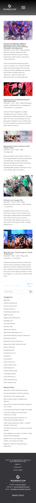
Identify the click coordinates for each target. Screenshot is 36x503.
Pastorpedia (7, 350)
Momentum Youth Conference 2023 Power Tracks (17, 147)
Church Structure (9, 306)
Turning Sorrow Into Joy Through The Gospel (18, 409)
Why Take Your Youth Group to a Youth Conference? (18, 253)
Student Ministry (15, 105)
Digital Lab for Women (11, 318)
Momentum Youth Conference (13, 344)
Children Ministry (9, 303)
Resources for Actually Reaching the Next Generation (17, 100)
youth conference (9, 379)
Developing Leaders (10, 312)
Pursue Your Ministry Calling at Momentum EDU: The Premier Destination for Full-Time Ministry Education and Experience (16, 46)
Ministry (12, 52)
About (18, 464)
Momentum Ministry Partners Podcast (16, 55)
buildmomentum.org (21, 487)
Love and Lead (8, 323)
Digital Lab (7, 315)
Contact (18, 467)
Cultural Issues (8, 309)
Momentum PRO (9, 338)
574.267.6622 (20, 484)
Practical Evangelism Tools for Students (16, 393)
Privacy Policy (18, 495)
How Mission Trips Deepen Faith (14, 396)
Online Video (8, 347)
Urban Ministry (26, 204)
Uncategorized (25, 105)
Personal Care (8, 353)
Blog (22, 50)
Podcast (6, 356)
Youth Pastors (8, 107)
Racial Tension (8, 362)
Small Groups (8, 368)
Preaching (7, 359)
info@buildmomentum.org (21, 489)
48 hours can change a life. (13, 200)
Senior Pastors (8, 365)
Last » (29, 286)
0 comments (18, 107)
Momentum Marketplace (12, 332)
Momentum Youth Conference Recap (15, 390)
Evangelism (7, 321)
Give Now (18, 470)
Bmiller (8, 50)
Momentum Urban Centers (12, 57)
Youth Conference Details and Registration (18, 460)
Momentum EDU (21, 52)
